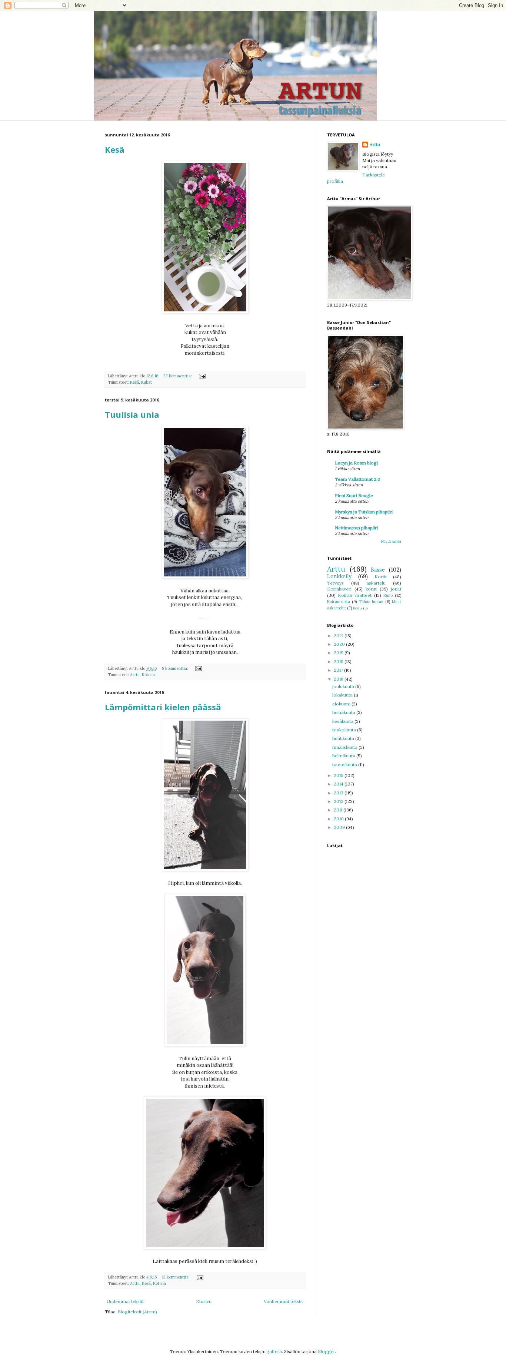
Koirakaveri (339, 589)
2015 (339, 775)
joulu (396, 589)
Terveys (335, 583)
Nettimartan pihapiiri (356, 527)
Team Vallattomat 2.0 (357, 479)
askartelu (376, 583)
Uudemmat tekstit (125, 1301)
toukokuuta (344, 729)
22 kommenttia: (178, 375)
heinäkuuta (344, 712)
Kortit (380, 576)
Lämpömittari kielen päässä (163, 706)
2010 (339, 818)
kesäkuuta (343, 721)
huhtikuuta (343, 738)
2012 (339, 801)
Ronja (357, 608)
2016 (339, 679)
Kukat (146, 382)
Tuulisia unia (132, 414)
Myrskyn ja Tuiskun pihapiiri (364, 512)
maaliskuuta (345, 747)
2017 (339, 670)
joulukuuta (343, 686)
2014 (339, 784)
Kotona (148, 674)
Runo (388, 595)
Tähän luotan (371, 601)
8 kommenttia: (175, 668)
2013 (339, 793)
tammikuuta (345, 764)
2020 (340, 644)
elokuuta (342, 704)
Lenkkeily (339, 576)
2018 (339, 661)
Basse (378, 569)
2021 (339, 635)
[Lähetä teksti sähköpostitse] (202, 375)
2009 (340, 827)
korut (371, 589)
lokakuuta (343, 695)
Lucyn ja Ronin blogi (356, 463)
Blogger (326, 1351)
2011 (338, 810)
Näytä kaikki (391, 541)
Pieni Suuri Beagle (354, 495)
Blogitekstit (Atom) (137, 1311)
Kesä (114, 149)
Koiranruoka (338, 601)
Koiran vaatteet (355, 595)
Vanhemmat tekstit (283, 1301)
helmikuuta (344, 755)
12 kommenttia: (176, 1277)
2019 (339, 652)
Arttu (135, 674)
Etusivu (204, 1301)
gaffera (274, 1351)
